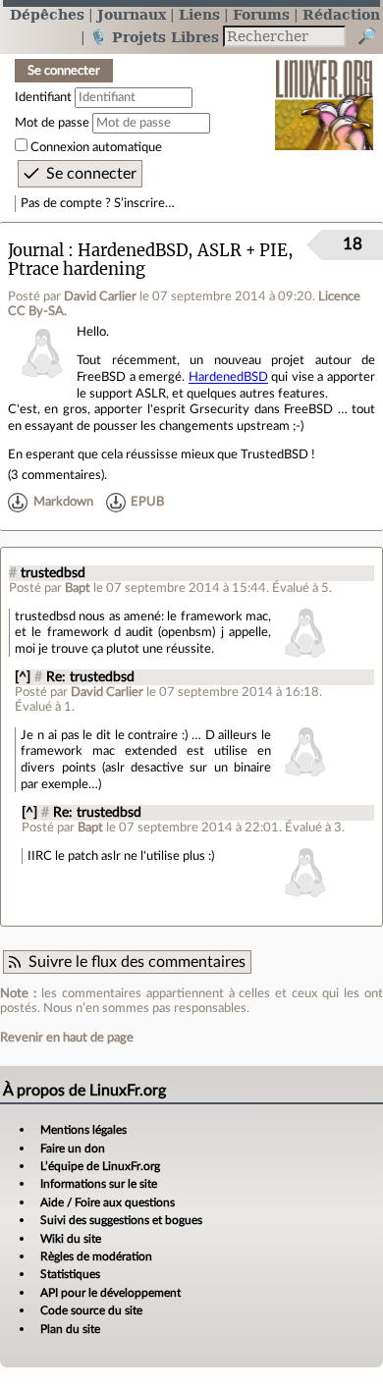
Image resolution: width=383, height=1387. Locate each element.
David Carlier (100, 296)
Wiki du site (70, 1239)
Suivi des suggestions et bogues (121, 1220)
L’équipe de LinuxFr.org (100, 1166)
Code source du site (91, 1310)
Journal (36, 250)
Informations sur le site (98, 1184)
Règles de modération (96, 1256)
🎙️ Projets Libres (154, 36)
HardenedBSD (228, 377)
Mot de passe (52, 123)
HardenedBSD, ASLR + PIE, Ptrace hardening (151, 260)
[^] (22, 677)
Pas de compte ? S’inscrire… (98, 203)
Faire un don (72, 1148)
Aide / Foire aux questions (107, 1202)
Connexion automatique (96, 147)
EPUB (147, 501)
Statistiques (70, 1274)
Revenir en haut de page (67, 1037)
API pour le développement (110, 1293)
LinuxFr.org (324, 91)
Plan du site (70, 1329)
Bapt (77, 588)
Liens (199, 14)
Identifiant (43, 97)
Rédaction (341, 14)
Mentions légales (83, 1130)
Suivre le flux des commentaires (137, 962)
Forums (261, 14)
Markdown (63, 501)
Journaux (131, 14)
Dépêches (47, 14)
